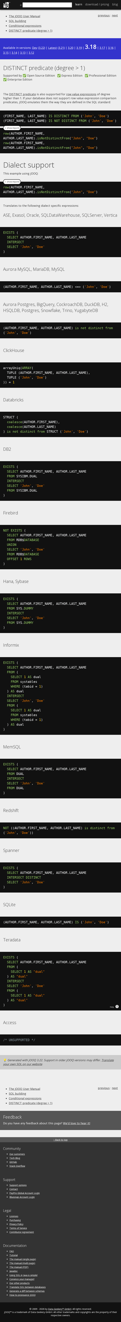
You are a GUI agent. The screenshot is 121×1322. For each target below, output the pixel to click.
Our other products (19, 1283)
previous (104, 15)
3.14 (14, 53)
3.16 (110, 48)
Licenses (13, 1216)
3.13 (23, 53)
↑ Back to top (60, 1139)
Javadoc (13, 1271)
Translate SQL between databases (27, 1287)
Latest (52, 48)
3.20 (70, 48)
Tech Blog (14, 1158)
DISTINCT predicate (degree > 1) (30, 30)
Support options (18, 1185)
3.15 (6, 53)
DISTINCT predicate (22, 94)
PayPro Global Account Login (24, 1193)
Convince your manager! (21, 1279)
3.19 (79, 48)
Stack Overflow (17, 1165)
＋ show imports (12, 128)
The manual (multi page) (22, 1263)
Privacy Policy (16, 1224)
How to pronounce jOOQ (22, 1294)
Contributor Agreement (21, 1232)
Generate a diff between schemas (27, 1291)
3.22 (41, 48)
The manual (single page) (22, 1259)
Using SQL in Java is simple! (23, 1275)
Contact (13, 1189)
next (115, 15)
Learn (78, 4)
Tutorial (13, 1255)
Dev (34, 48)
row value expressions (81, 94)
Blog (115, 4)
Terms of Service (18, 1228)
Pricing (97, 4)
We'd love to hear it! (76, 1123)
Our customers (17, 1154)
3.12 (31, 53)
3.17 (102, 48)
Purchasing (15, 1220)
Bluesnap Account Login (22, 1197)
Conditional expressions (25, 26)
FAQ (11, 1251)
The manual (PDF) (18, 1267)
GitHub (13, 1161)
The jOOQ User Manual (24, 16)
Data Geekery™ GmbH (59, 1308)
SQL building (17, 21)
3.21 (61, 48)
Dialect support (28, 165)
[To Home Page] (6, 8)
